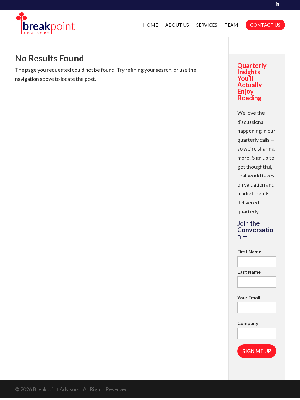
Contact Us (265, 25)
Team (231, 25)
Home (150, 25)
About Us (177, 25)
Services (206, 25)
